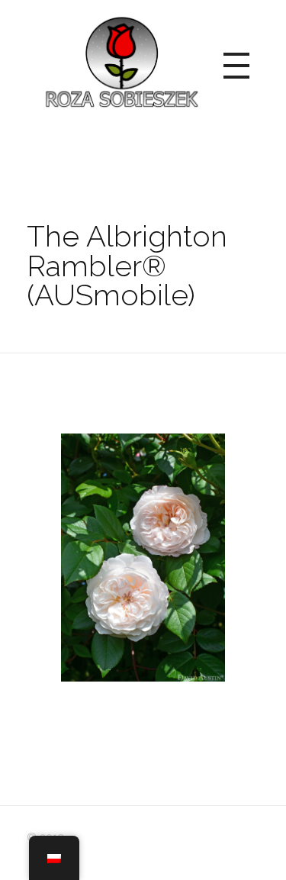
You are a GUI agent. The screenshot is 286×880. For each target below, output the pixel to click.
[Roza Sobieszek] (120, 62)
